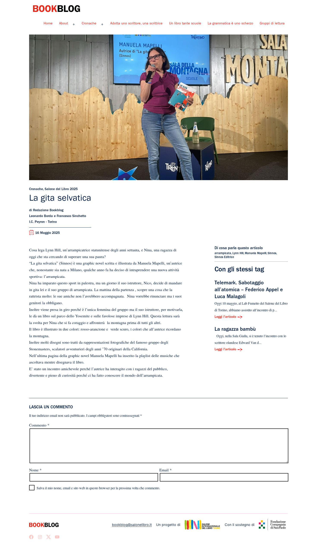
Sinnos (272, 253)
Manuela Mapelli (255, 253)
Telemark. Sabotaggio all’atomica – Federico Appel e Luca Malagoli (249, 290)
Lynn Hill (237, 253)
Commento (39, 425)
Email (165, 469)
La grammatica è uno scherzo (230, 23)
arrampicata (223, 253)
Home (48, 23)
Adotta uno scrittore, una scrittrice (136, 23)
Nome (35, 469)
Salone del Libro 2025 (61, 189)
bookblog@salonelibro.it (132, 524)
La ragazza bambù (235, 329)
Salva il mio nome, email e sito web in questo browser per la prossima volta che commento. (98, 488)
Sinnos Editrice (224, 257)
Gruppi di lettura (272, 23)
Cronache (89, 23)
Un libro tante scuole (185, 23)
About (63, 23)
